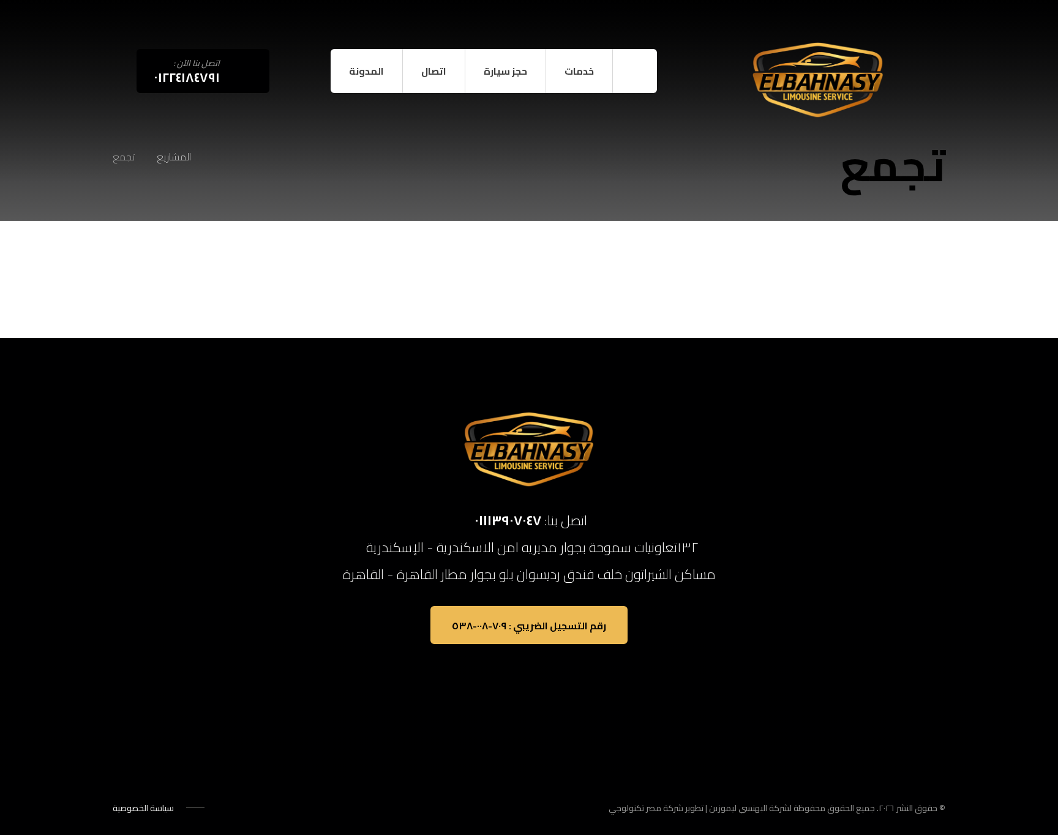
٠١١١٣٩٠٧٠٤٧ (508, 520)
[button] (186, 24)
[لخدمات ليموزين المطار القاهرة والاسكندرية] (818, 80)
